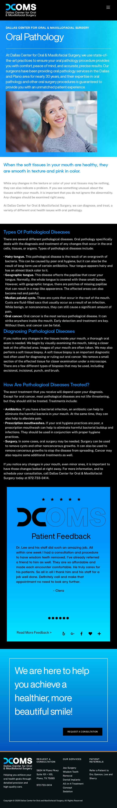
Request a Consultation (82, 731)
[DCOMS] (21, 9)
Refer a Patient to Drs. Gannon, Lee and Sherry (101, 774)
